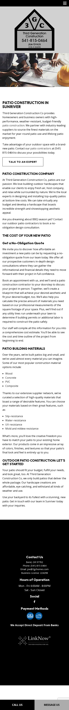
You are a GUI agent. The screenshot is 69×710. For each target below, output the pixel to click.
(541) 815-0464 (38, 565)
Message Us (52, 705)
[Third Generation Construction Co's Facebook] (34, 601)
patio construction (13, 125)
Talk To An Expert (23, 161)
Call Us (17, 705)
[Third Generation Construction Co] (34, 29)
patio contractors (40, 148)
